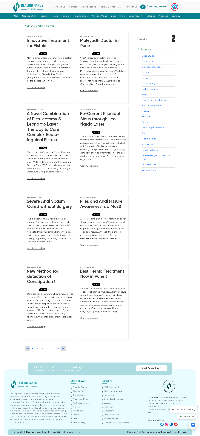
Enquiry (76, 415)
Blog (75, 419)
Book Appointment (157, 7)
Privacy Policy (79, 423)
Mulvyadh (146, 111)
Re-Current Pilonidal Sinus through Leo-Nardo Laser (100, 119)
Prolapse (150, 16)
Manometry (109, 395)
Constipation (29, 16)
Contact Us (131, 7)
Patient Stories (88, 7)
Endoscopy (109, 403)
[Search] (173, 38)
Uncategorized (149, 164)
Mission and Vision (81, 399)
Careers (76, 407)
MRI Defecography (151, 106)
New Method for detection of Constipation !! (42, 276)
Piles (15, 16)
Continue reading (36, 87)
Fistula (43, 16)
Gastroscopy (148, 84)
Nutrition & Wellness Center (116, 423)
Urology (176, 16)
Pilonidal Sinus (80, 16)
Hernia (54, 16)
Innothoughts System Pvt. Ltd (171, 432)
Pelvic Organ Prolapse (153, 128)
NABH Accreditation (82, 403)
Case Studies (149, 56)
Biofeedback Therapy (113, 399)
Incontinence (118, 16)
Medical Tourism (111, 419)
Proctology (147, 144)
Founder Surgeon (81, 387)
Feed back (78, 411)
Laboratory (109, 411)
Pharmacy (108, 407)
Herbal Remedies (150, 89)
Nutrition (146, 117)
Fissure (65, 16)
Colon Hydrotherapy (113, 391)
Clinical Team (79, 395)
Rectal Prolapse (150, 150)
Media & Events (107, 7)
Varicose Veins (99, 16)
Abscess (163, 16)
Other (145, 122)
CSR (120, 7)
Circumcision (135, 16)
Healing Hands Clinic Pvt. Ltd (41, 432)
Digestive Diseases (151, 67)
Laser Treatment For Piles (154, 100)
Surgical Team (79, 391)
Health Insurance (111, 415)
